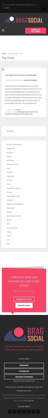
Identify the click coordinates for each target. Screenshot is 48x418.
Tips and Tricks (12, 228)
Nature (9, 212)
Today (9, 232)
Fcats (27, 112)
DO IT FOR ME (29, 401)
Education (10, 160)
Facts (9, 168)
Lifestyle (10, 200)
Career (9, 156)
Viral (8, 244)
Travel (9, 236)
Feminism (10, 176)
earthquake (21, 112)
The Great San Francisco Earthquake (21, 75)
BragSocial (10, 148)
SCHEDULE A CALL (24, 299)
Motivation (11, 208)
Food (9, 184)
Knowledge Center (13, 196)
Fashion (10, 172)
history (32, 112)
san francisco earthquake (21, 114)
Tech (8, 224)
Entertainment (12, 164)
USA (8, 240)
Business (10, 152)
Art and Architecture (14, 144)
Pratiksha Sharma (30, 80)
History (17, 110)
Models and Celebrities (15, 204)
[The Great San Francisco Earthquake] (5, 69)
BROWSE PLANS (24, 305)
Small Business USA (14, 216)
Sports (9, 220)
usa (31, 114)
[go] (41, 131)
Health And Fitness (14, 188)
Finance (9, 180)
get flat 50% (26, 5)
